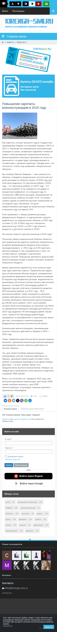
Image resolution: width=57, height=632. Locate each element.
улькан (22, 525)
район (40, 513)
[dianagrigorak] (46, 555)
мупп (8, 519)
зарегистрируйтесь (21, 419)
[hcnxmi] (26, 555)
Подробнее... (8, 626)
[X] (17, 400)
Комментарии (10, 409)
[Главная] (2, 42)
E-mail (8, 439)
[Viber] (22, 400)
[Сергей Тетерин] (7, 555)
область (9, 513)
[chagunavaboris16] (36, 555)
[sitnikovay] (16, 565)
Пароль (8, 448)
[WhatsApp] (26, 400)
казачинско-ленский (27, 502)
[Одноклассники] (9, 400)
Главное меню (15, 36)
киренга (29, 531)
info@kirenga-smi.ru (16, 588)
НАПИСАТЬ (7, 593)
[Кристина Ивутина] (36, 565)
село (8, 502)
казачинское (11, 531)
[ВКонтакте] (5, 400)
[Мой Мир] (30, 400)
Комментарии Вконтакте (32, 409)
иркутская (38, 525)
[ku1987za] (16, 555)
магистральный (27, 508)
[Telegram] (13, 400)
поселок (25, 513)
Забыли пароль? (13, 459)
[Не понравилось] (11, 396)
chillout (9, 508)
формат (22, 519)
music (8, 525)
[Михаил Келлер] (7, 565)
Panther (45, 396)
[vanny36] (46, 565)
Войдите (5, 419)
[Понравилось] (5, 396)
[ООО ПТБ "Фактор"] (26, 565)
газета (38, 519)
